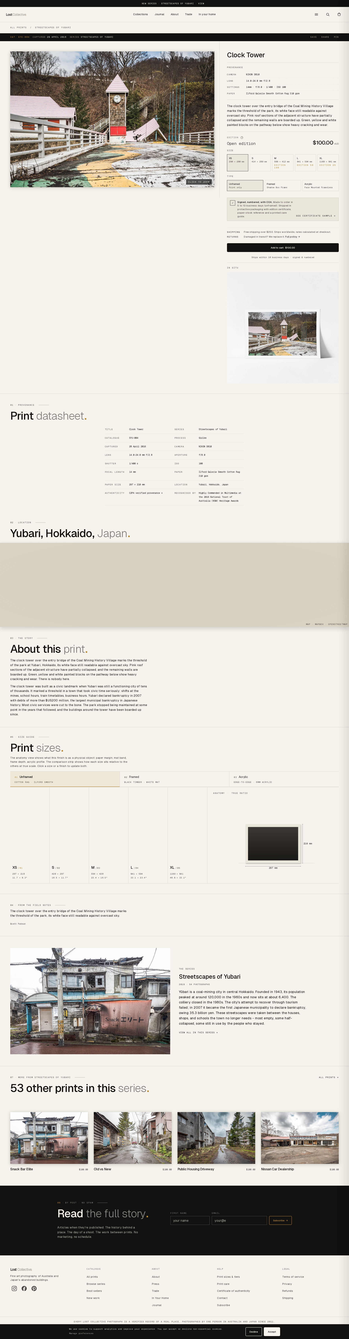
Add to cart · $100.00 (283, 247)
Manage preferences (81, 1333)
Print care (223, 1284)
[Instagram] (14, 1290)
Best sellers (94, 1291)
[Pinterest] (34, 1290)
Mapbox (319, 624)
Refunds (287, 1291)
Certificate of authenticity (233, 1291)
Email (216, 1213)
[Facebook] (24, 1290)
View (201, 3)
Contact (222, 1298)
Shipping (287, 1298)
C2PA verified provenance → (146, 493)
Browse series (96, 1284)
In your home (207, 14)
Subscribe (280, 1220)
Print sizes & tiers (228, 1276)
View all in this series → (198, 1032)
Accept (272, 1331)
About (174, 14)
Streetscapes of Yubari (53, 27)
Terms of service (293, 1276)
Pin (336, 37)
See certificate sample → (316, 215)
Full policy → (292, 236)
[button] (339, 14)
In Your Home (160, 1298)
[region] (174, 585)
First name (178, 1213)
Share (325, 37)
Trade (188, 14)
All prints (18, 27)
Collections (140, 14)
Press (155, 1284)
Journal (159, 14)
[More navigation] (316, 14)
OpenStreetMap (338, 624)
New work (93, 1298)
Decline (254, 1331)
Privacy (287, 1284)
